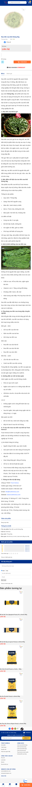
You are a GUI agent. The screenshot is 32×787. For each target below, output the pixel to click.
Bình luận (3, 580)
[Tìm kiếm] (9, 2)
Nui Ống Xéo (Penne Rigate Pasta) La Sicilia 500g (13, 723)
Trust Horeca (15, 483)
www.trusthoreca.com (13, 494)
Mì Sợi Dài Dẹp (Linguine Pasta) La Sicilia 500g (12, 641)
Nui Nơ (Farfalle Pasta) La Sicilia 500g (10, 696)
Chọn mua (23, 62)
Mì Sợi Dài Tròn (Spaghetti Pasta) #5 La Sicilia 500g (13, 614)
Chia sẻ (8, 42)
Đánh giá (9, 73)
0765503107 (21, 67)
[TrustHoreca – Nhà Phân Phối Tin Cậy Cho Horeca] (5, 2)
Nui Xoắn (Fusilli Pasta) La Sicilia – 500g (10, 669)
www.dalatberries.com (5, 771)
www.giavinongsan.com (6, 773)
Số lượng (3, 59)
